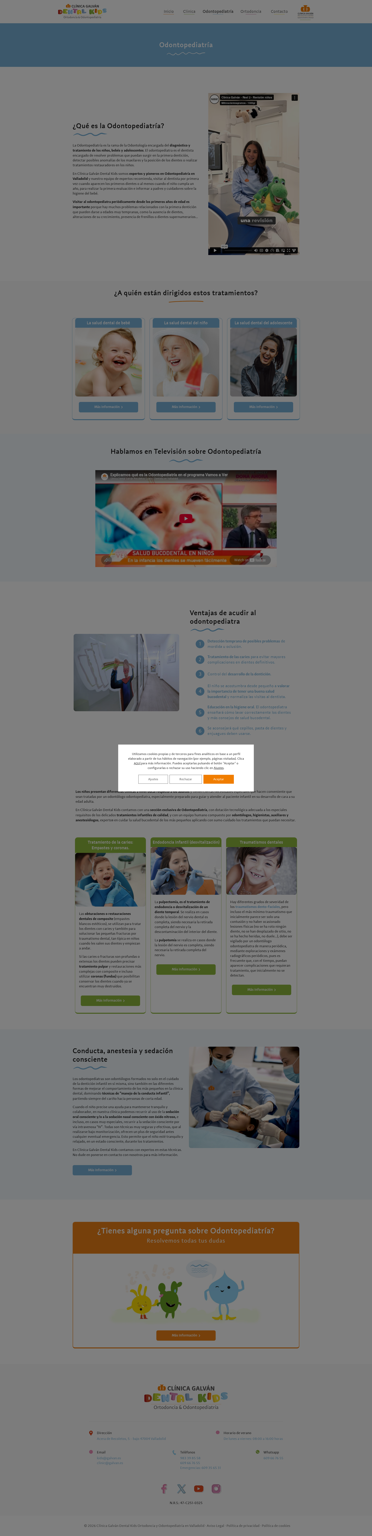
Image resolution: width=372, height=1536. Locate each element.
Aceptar (218, 779)
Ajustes (219, 768)
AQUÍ (137, 763)
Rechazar (185, 779)
